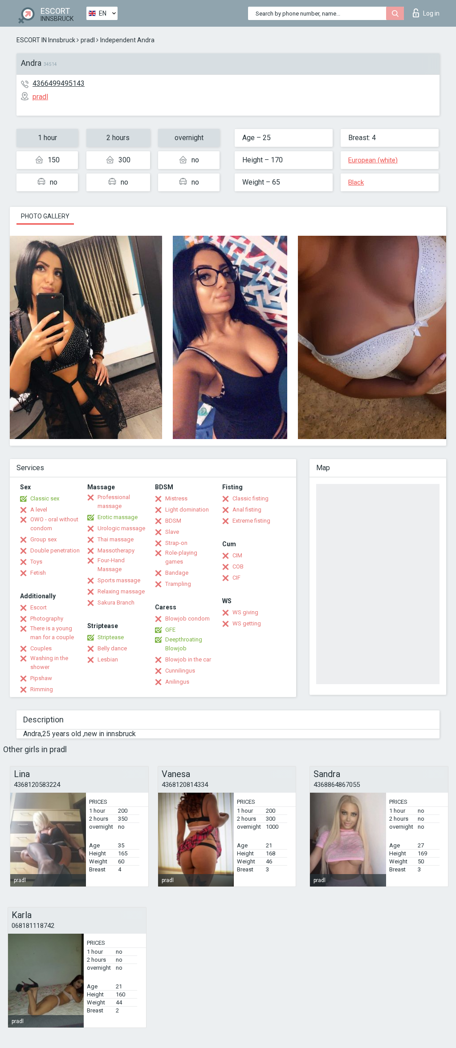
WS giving (245, 612)
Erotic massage (118, 517)
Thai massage (116, 539)
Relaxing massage (121, 591)
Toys (36, 561)
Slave (172, 531)
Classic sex (44, 498)
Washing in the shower (49, 662)
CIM (237, 555)
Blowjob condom (187, 618)
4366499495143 (59, 83)
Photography (46, 618)
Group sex (43, 539)
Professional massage (114, 501)
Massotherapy (116, 550)
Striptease (111, 637)
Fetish (38, 572)
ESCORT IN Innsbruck (45, 40)
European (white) (373, 160)
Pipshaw (41, 678)
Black (356, 182)
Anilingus (177, 681)
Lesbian (108, 659)
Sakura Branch (116, 602)
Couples (41, 648)
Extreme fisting (251, 520)
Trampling (178, 583)
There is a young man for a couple (52, 633)
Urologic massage (121, 528)
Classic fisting (250, 498)
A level (38, 509)
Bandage (176, 572)
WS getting (246, 623)
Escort (38, 607)
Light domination (187, 509)
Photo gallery (45, 216)
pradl (88, 40)
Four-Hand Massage (111, 564)
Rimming (41, 689)
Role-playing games (181, 557)
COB (238, 566)
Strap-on (176, 543)
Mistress (176, 498)
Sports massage (119, 580)
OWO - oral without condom (54, 524)
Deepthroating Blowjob (183, 644)
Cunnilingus (180, 670)
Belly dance (112, 648)
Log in (431, 13)
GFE (170, 629)
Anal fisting (246, 509)
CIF (236, 577)
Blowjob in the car (188, 659)
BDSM (173, 520)
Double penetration (55, 550)
